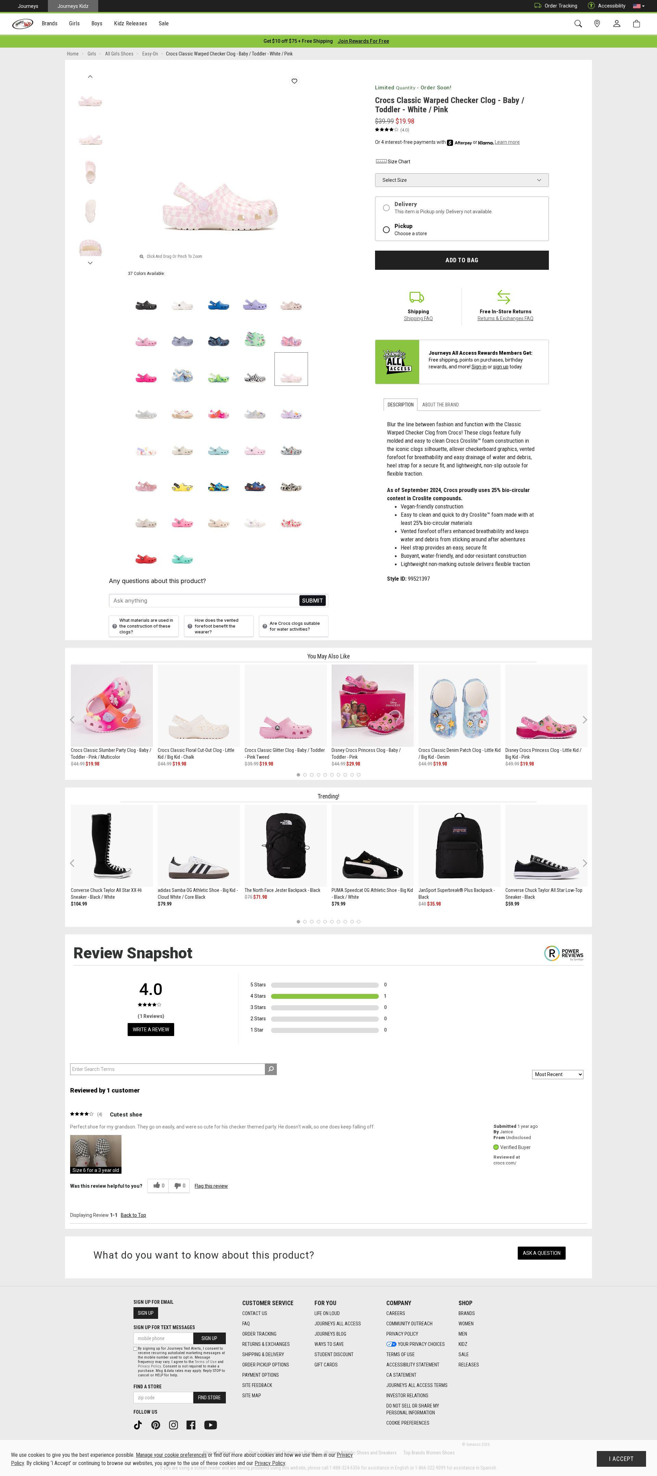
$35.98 (434, 904)
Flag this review (211, 1186)
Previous (90, 75)
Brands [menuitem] (50, 23)
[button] (639, 6)
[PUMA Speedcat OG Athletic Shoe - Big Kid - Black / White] (373, 846)
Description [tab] (401, 404)
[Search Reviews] (271, 1069)
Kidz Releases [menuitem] (130, 23)
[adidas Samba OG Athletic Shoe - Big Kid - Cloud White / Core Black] (199, 846)
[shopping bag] (638, 23)
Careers (395, 1313)
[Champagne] (146, 514)
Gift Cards (326, 1364)
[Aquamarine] (218, 441)
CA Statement (401, 1375)
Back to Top (133, 1215)
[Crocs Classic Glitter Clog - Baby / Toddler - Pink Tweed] (286, 706)
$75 (248, 897)
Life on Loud (327, 1313)
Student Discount (333, 1354)
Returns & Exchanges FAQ (505, 318)
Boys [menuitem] (97, 23)
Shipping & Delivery (263, 1354)
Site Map (251, 1395)
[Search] (579, 23)
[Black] (146, 296)
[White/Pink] (291, 369)
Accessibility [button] (612, 6)
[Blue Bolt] (218, 296)
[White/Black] (255, 369)
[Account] (618, 23)
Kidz (463, 1344)
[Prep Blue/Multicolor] (218, 369)
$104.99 (79, 904)
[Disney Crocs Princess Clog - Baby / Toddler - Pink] (373, 706)
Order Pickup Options (265, 1364)
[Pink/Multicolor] (218, 405)
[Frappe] (218, 514)
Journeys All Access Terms (417, 1385)
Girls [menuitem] (74, 23)
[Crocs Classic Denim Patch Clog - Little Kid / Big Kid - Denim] (459, 706)
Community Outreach (409, 1323)
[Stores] (598, 23)
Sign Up (146, 1313)
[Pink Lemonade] (182, 514)
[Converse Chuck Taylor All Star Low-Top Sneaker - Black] (546, 846)
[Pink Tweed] (146, 333)
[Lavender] (255, 296)
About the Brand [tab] (440, 404)
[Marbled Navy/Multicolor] (218, 333)
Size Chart (399, 161)
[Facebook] (193, 1424)
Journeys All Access (337, 1323)
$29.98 (353, 764)
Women (466, 1323)
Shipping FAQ (418, 318)
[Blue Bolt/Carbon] (255, 478)
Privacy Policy (402, 1334)
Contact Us (254, 1313)
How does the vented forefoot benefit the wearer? (217, 626)
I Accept (621, 1458)
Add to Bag (462, 260)
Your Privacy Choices (421, 1344)
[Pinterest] (158, 1424)
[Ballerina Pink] (291, 333)
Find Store (209, 1397)
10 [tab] (358, 774)
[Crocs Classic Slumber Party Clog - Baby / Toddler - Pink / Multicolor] (112, 706)
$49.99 (512, 764)
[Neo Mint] (255, 333)
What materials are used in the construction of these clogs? (146, 626)
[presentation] (50, 24)
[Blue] (218, 478)
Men (463, 1334)
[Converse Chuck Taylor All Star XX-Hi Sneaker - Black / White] (112, 846)
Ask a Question (542, 1253)
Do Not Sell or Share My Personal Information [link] (412, 1409)
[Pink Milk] (255, 441)
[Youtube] (213, 1424)
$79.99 (164, 904)
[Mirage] (291, 441)
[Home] (23, 24)
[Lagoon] (182, 550)
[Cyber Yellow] (182, 478)
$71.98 (260, 897)
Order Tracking (561, 6)
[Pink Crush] (146, 369)
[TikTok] (140, 1424)
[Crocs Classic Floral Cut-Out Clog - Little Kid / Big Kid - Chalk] (199, 706)
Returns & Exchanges (266, 1344)
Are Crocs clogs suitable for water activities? (295, 626)
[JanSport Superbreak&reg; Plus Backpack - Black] (459, 846)
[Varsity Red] (146, 550)
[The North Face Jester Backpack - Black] (286, 846)
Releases (469, 1364)
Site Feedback (257, 1385)
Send (312, 600)
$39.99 (251, 764)
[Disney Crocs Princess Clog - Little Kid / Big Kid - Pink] (546, 706)
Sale (464, 1354)
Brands (467, 1313)
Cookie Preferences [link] (407, 1423)
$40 (422, 904)
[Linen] (182, 441)
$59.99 (512, 904)
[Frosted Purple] (182, 333)
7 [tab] (338, 774)
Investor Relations (407, 1395)
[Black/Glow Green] (291, 478)
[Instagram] (176, 1424)
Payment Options (260, 1375)
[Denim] (182, 369)
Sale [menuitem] (164, 23)
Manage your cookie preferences (171, 1455)
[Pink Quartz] (291, 296)
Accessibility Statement (412, 1364)
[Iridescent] (146, 405)
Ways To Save (329, 1344)
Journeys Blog (330, 1334)
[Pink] (146, 478)
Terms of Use (400, 1354)
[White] (182, 296)
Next (90, 261)
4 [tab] (318, 774)
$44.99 (78, 764)
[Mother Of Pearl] (255, 405)
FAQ (246, 1323)
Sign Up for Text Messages (164, 1327)
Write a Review (151, 1029)
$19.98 (92, 764)
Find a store (147, 1386)
